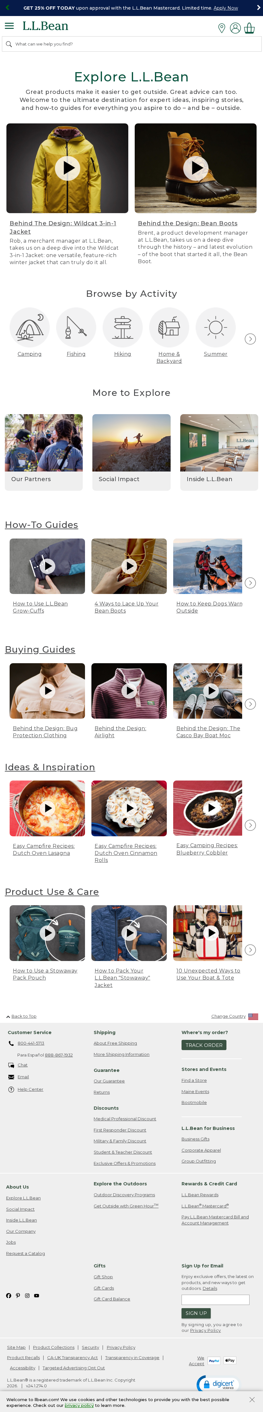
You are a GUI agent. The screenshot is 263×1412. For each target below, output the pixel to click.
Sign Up (196, 1313)
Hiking (123, 354)
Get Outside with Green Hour (126, 1205)
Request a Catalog (25, 1253)
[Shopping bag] (251, 28)
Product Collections (53, 1347)
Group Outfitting (199, 1161)
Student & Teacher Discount (123, 1152)
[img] (250, 339)
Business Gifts (195, 1138)
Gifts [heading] (100, 1266)
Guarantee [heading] (107, 1070)
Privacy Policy (205, 1330)
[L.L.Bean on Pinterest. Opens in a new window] (18, 1295)
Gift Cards (104, 1288)
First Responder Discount (120, 1129)
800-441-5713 (31, 1043)
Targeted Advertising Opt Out (74, 1367)
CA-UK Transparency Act (72, 1357)
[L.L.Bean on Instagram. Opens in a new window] (27, 1295)
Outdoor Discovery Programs (124, 1194)
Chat (23, 1064)
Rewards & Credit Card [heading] (209, 1184)
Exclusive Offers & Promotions (125, 1163)
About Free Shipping (115, 1043)
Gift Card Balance (112, 1298)
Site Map (16, 1347)
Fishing (76, 354)
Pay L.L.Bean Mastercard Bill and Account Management (215, 1219)
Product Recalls (23, 1357)
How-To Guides (41, 524)
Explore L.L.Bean (23, 1197)
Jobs (11, 1242)
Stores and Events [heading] (204, 1069)
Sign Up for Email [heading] (202, 1266)
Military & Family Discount (120, 1140)
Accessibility (22, 1367)
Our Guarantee (109, 1080)
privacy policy (79, 1405)
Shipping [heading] (104, 1032)
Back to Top (24, 1016)
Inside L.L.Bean (21, 1220)
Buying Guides (40, 649)
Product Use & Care (52, 891)
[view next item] (249, 339)
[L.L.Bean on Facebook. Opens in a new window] (8, 1295)
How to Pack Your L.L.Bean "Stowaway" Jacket (122, 978)
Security (90, 1347)
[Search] (9, 44)
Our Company (21, 1231)
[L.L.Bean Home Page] (54, 28)
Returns (102, 1092)
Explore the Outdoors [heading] (120, 1184)
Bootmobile (194, 1102)
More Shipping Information (121, 1054)
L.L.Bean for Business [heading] (208, 1128)
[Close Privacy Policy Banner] (252, 1400)
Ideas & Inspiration (50, 767)
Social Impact (20, 1209)
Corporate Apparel (201, 1150)
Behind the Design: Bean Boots (188, 223)
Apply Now (226, 8)
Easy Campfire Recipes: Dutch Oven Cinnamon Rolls (126, 853)
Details (210, 1288)
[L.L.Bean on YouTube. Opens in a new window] (36, 1295)
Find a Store (194, 1080)
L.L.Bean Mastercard (205, 1205)
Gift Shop (103, 1276)
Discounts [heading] (106, 1108)
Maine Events (195, 1091)
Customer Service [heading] (30, 1032)
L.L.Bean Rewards (200, 1194)
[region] (131, 8)
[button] (219, 1384)
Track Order (204, 1045)
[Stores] (223, 28)
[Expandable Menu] (9, 26)
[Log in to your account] (235, 28)
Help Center (30, 1089)
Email (23, 1076)
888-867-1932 (59, 1054)
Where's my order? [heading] (205, 1032)
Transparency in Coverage (132, 1357)
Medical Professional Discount (125, 1118)
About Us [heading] (17, 1187)
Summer (216, 354)
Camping (30, 354)
